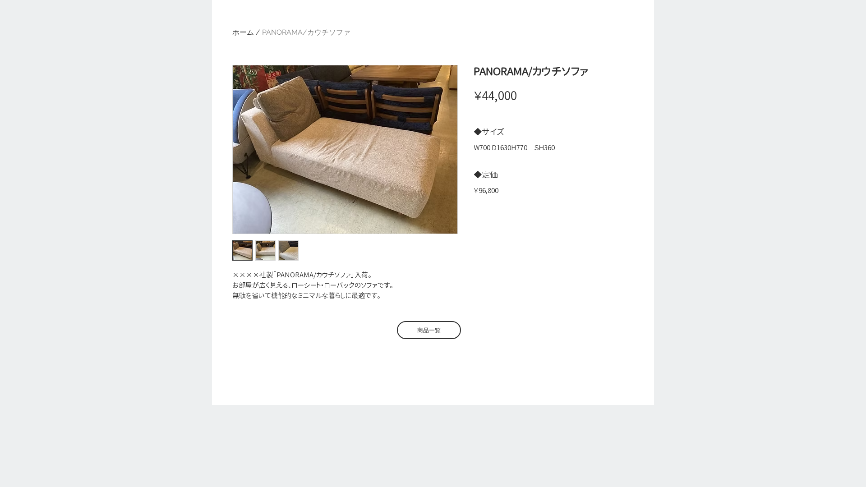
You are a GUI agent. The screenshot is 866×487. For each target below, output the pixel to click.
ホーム (243, 32)
